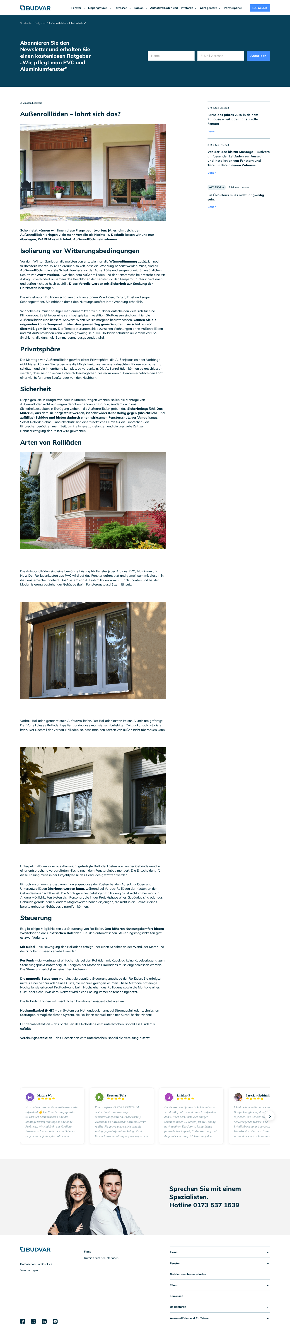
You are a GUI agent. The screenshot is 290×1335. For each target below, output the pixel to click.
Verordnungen (29, 1270)
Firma (87, 1251)
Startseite (25, 23)
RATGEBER (259, 8)
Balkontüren (178, 1306)
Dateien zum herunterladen (101, 1258)
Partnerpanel (233, 8)
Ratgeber (40, 23)
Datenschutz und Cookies (36, 1264)
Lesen (212, 131)
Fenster (175, 1263)
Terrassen (176, 1296)
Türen (173, 1285)
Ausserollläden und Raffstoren (190, 1318)
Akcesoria (216, 187)
